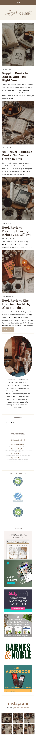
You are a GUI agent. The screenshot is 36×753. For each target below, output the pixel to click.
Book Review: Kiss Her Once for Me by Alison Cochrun (16, 304)
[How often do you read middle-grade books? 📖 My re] (18, 718)
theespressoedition (21, 708)
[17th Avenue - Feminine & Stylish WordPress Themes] (18, 558)
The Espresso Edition (18, 12)
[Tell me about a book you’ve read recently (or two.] (29, 718)
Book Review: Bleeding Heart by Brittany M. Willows (16, 231)
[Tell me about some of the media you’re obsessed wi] (29, 729)
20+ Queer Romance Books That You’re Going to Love (17, 155)
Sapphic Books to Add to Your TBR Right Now (15, 76)
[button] (18, 2)
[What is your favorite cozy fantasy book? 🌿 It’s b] (7, 729)
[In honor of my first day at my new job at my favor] (18, 729)
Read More (8, 329)
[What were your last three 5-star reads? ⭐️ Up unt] (7, 718)
